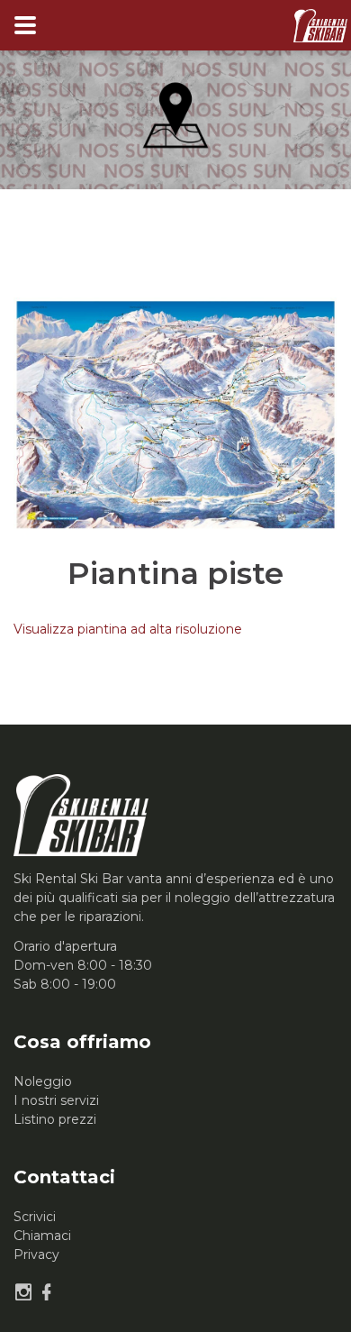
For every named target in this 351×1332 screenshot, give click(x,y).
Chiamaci (42, 1235)
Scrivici (35, 1217)
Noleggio (43, 1081)
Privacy (36, 1254)
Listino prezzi (55, 1119)
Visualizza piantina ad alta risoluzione (128, 629)
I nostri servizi (56, 1100)
